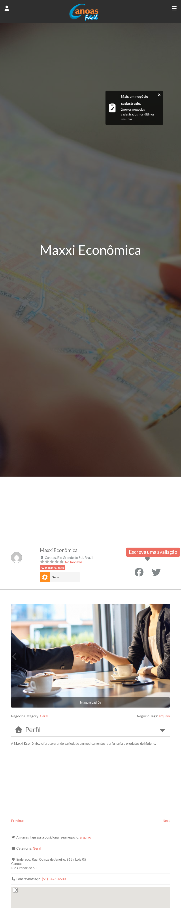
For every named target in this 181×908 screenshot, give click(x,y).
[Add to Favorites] (148, 559)
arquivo (164, 716)
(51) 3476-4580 (54, 879)
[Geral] (45, 577)
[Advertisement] (90, 510)
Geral (55, 577)
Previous (17, 821)
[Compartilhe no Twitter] (156, 572)
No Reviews (73, 562)
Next (166, 821)
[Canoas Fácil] (90, 20)
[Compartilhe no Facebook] (139, 572)
